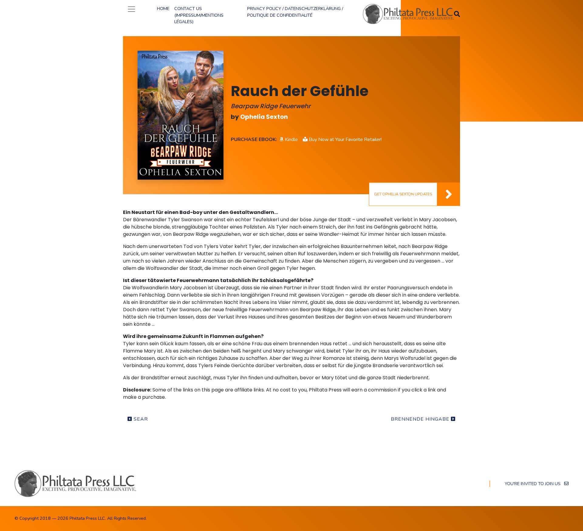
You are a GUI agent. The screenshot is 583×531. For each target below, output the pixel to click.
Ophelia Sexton (264, 116)
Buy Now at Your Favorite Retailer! (345, 139)
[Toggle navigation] (131, 9)
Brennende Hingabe (421, 419)
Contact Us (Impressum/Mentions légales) (198, 15)
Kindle (291, 139)
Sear (140, 419)
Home (163, 8)
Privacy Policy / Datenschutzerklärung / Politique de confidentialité (295, 11)
